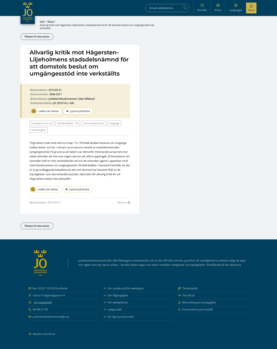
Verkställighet (38, 130)
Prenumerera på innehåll (197, 309)
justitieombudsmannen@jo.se (51, 316)
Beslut (50, 21)
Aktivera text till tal (44, 334)
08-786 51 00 (40, 309)
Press (218, 10)
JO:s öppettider (43, 302)
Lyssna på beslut (80, 111)
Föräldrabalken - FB (67, 123)
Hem (42, 21)
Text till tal (188, 295)
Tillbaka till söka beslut (37, 36)
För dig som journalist (121, 316)
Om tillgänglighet (118, 295)
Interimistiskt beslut (93, 123)
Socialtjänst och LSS (41, 123)
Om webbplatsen (118, 302)
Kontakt (202, 10)
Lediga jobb (115, 309)
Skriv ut (121, 202)
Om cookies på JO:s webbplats (126, 288)
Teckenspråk (189, 288)
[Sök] (185, 8)
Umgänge (114, 123)
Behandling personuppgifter (199, 302)
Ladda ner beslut (48, 111)
